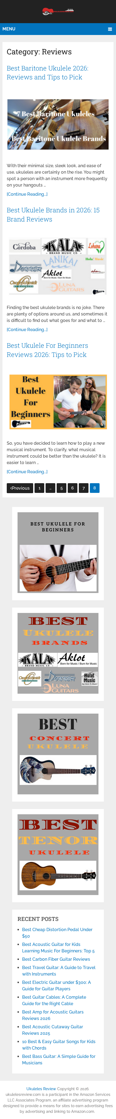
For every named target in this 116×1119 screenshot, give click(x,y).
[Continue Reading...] (27, 194)
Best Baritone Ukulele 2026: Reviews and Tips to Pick (47, 73)
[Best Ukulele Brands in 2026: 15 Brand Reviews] (58, 266)
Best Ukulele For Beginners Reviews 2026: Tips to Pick (47, 350)
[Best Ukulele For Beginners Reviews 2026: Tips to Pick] (58, 402)
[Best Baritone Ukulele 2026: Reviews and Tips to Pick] (58, 124)
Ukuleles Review (41, 1089)
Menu (8, 28)
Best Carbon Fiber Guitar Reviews (56, 959)
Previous (21, 488)
